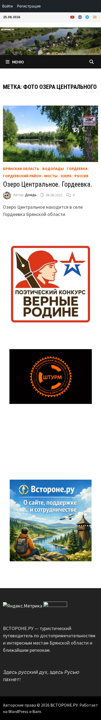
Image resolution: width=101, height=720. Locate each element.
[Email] (95, 17)
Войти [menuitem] (7, 6)
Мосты (51, 175)
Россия (81, 175)
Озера (66, 175)
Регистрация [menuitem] (29, 6)
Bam (36, 711)
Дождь (31, 195)
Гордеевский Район (22, 175)
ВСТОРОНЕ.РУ (64, 705)
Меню (18, 61)
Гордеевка (77, 168)
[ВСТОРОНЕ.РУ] (50, 41)
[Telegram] (88, 17)
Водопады (53, 168)
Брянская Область (21, 168)
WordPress (18, 711)
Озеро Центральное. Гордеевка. (47, 184)
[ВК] (80, 17)
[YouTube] (73, 17)
